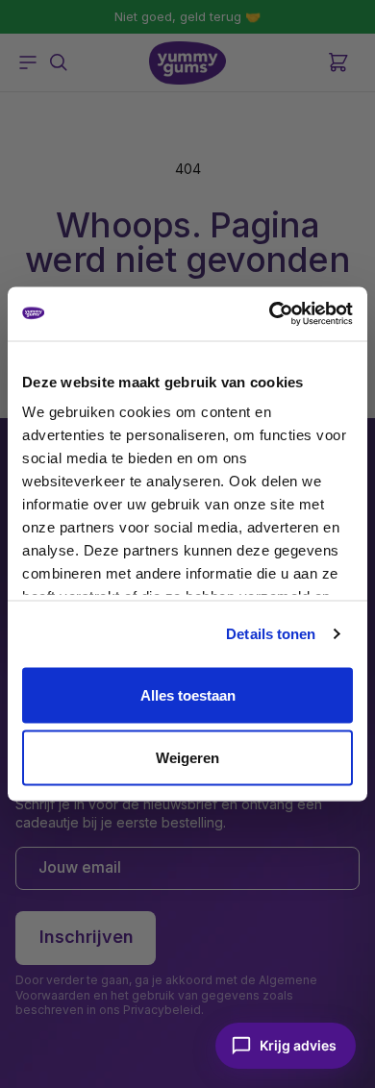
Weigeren (187, 758)
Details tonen (270, 634)
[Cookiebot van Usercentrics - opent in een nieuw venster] (270, 314)
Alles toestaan (188, 694)
